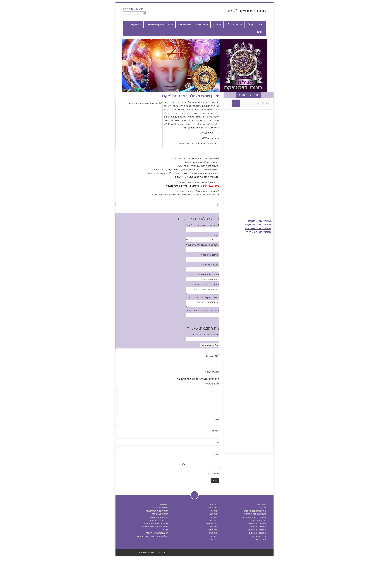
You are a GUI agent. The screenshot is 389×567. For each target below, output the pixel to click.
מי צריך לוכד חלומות (159, 520)
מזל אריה (213, 504)
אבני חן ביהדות (259, 536)
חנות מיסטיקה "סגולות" (243, 10)
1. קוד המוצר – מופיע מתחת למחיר (202, 225)
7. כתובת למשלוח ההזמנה (206, 284)
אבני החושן (202, 24)
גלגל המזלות (260, 539)
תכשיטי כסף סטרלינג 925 (157, 511)
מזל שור (213, 536)
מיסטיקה (136, 24)
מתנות (165, 530)
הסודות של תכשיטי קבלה (254, 511)
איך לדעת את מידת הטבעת (156, 523)
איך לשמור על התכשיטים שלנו (154, 527)
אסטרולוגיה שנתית (258, 232)
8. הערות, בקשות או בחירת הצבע (204, 297)
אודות (259, 32)
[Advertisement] (248, 168)
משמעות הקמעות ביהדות (255, 514)
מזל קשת (213, 533)
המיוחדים (185, 24)
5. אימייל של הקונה (209, 264)
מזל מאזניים (211, 523)
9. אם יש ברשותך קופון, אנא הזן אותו (202, 310)
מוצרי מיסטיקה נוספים (160, 24)
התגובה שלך (212, 384)
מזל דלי (213, 517)
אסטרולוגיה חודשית (258, 228)
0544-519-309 (130, 8)
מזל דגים (213, 514)
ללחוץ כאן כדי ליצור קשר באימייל (182, 186)
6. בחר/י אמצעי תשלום (208, 274)
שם (217, 419)
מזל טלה (213, 520)
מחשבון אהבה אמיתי (159, 517)
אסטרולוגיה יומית (259, 220)
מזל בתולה (212, 508)
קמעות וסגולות (234, 24)
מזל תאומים (212, 539)
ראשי (260, 24)
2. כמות (215, 235)
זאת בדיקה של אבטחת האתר (206, 334)
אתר (217, 442)
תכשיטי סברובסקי (160, 514)
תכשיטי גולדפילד (160, 508)
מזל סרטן (213, 527)
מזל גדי (214, 511)
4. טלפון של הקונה (210, 255)
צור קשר (262, 508)
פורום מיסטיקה (259, 520)
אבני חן (217, 24)
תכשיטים (164, 504)
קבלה (250, 24)
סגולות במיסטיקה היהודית (254, 517)
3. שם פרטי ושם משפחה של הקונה (202, 245)
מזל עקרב (212, 530)
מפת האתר (261, 504)
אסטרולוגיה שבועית (258, 224)
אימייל (215, 431)
